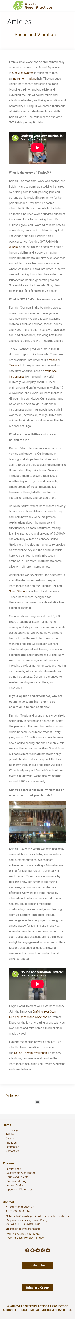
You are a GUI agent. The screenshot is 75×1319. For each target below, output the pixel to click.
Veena (52, 360)
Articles (10, 1134)
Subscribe (38, 1265)
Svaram (28, 73)
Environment (13, 1168)
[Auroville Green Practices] (32, 5)
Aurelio (13, 247)
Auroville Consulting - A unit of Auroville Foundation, (38, 1220)
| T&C (69, 1309)
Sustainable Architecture (20, 1172)
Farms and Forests (17, 1176)
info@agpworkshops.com (25, 1228)
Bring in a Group (37, 1287)
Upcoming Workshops (19, 1189)
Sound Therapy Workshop (30, 1053)
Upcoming (12, 1130)
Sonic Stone (17, 591)
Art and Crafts (14, 1185)
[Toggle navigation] (67, 5)
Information (12, 1146)
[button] (37, 1102)
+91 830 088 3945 (19, 1211)
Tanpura (14, 365)
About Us (11, 1142)
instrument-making (24, 78)
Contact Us (12, 1150)
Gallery (10, 1138)
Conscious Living (16, 1181)
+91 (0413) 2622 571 (22, 1207)
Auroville (17, 73)
